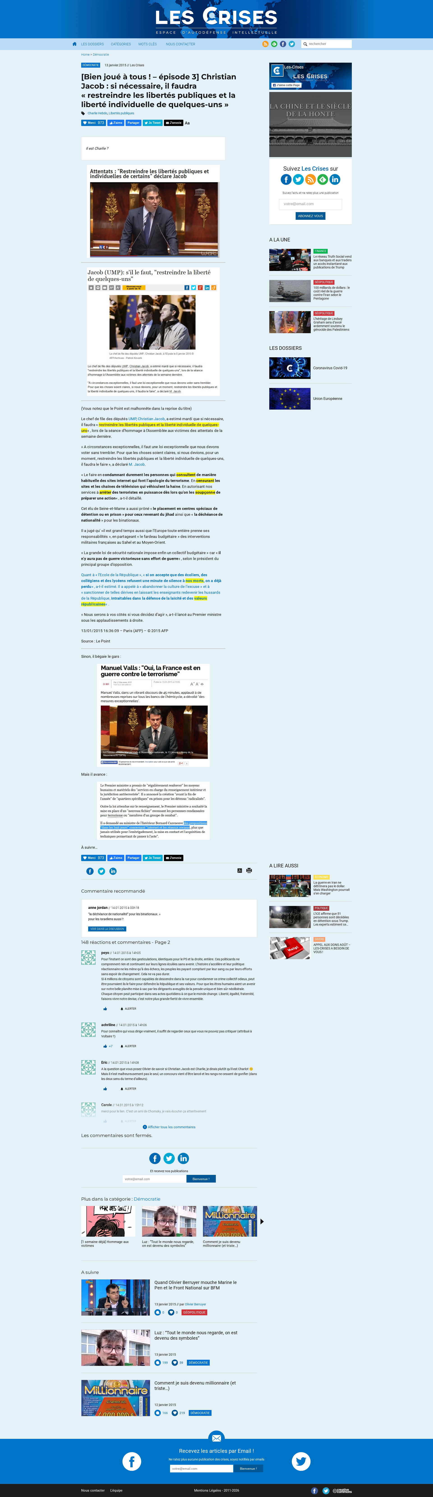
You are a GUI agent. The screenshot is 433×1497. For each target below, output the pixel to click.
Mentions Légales (207, 1490)
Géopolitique (194, 1312)
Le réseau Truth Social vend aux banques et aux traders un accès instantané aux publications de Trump (332, 262)
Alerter (130, 1008)
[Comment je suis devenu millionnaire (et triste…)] (115, 1398)
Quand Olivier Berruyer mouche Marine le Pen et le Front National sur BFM (195, 1285)
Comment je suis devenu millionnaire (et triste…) (195, 1385)
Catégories (121, 44)
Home (85, 54)
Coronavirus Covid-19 (330, 368)
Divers (319, 939)
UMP (132, 419)
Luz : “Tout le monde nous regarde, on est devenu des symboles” (195, 1335)
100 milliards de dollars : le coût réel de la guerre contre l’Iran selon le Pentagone (331, 293)
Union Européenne (327, 399)
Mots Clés (147, 44)
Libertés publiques (121, 113)
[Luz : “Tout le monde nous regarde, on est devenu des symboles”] (115, 1348)
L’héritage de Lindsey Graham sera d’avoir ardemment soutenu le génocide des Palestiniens (331, 324)
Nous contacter (93, 1490)
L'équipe (116, 1490)
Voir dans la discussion (107, 929)
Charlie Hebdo (97, 113)
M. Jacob (137, 464)
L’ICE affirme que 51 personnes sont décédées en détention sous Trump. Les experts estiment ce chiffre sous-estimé (331, 919)
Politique (321, 908)
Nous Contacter (180, 44)
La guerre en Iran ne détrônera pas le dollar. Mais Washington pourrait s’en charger (331, 888)
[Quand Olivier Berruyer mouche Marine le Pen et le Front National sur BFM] (115, 1297)
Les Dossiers (92, 44)
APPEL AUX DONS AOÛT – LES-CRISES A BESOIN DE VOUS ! (331, 948)
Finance (320, 251)
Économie (321, 877)
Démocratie (101, 54)
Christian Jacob (151, 419)
